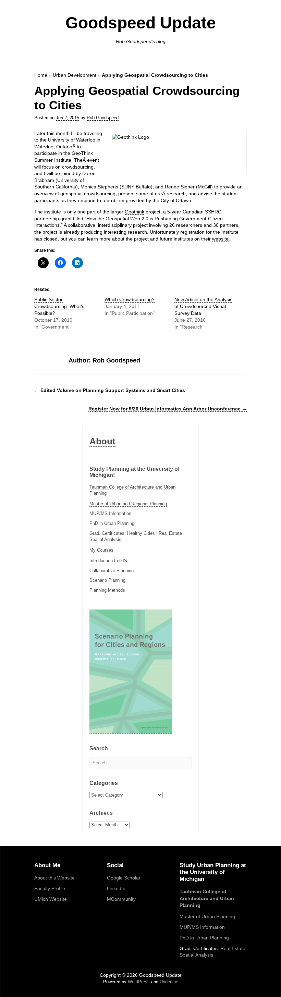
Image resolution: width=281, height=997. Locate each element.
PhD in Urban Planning (111, 523)
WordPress (139, 981)
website (220, 239)
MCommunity (121, 899)
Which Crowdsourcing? (130, 299)
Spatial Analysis (105, 539)
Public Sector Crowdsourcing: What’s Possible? (59, 306)
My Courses (101, 550)
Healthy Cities (141, 533)
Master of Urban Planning (207, 916)
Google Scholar (123, 878)
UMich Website (50, 899)
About (102, 441)
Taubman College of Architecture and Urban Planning (207, 898)
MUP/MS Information (110, 513)
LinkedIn (116, 888)
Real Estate (170, 533)
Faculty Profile (49, 888)
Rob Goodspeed (103, 117)
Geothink (134, 211)
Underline (169, 981)
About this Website (54, 878)
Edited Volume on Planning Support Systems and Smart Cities (109, 390)
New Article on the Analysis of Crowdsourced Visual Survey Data (203, 306)
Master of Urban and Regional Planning (128, 503)
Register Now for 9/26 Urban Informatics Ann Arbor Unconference (167, 408)
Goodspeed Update (140, 23)
